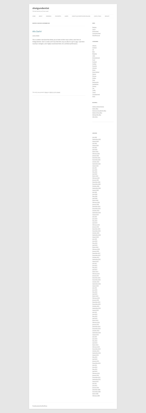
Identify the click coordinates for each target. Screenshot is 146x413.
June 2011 (94, 385)
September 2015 (96, 308)
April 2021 (94, 174)
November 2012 (96, 363)
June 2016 (94, 290)
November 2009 (96, 391)
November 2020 (96, 184)
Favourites (58, 16)
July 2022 (94, 147)
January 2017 (95, 275)
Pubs (93, 80)
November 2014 (96, 328)
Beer (93, 51)
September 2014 (96, 332)
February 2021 (96, 178)
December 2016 (96, 277)
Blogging (94, 54)
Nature (94, 74)
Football (94, 62)
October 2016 (95, 281)
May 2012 (94, 369)
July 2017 (94, 263)
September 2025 (96, 139)
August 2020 (95, 190)
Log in (93, 29)
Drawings (48, 16)
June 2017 (94, 265)
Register (94, 27)
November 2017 (96, 255)
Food (93, 60)
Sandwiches (95, 84)
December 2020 (96, 182)
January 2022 (95, 155)
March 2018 (95, 247)
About (40, 16)
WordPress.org (96, 35)
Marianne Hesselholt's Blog (99, 110)
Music (46, 92)
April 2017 (94, 269)
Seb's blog (95, 117)
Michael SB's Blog (96, 115)
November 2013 (96, 349)
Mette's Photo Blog (97, 113)
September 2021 (96, 163)
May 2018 (94, 243)
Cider (93, 56)
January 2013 (95, 361)
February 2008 (96, 395)
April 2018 (94, 245)
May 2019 (94, 220)
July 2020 (94, 192)
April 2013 (94, 359)
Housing (94, 66)
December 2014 (96, 326)
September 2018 (96, 235)
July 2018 (94, 239)
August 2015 (95, 310)
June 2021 (94, 170)
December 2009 (96, 389)
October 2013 (95, 351)
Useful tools (97, 16)
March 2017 (95, 271)
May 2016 (94, 292)
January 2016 (95, 300)
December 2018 (96, 229)
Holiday (94, 64)
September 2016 (96, 283)
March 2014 (95, 345)
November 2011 (96, 377)
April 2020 (94, 198)
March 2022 (95, 151)
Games (66, 16)
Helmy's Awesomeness (98, 106)
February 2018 (96, 249)
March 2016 (95, 296)
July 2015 (94, 312)
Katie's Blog (95, 108)
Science (94, 86)
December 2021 (96, 157)
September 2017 (96, 259)
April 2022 (94, 149)
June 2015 (94, 314)
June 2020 (94, 194)
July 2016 (94, 288)
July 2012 (94, 365)
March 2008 (95, 393)
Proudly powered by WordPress (39, 406)
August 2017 (95, 261)
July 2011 (94, 383)
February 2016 (96, 298)
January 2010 (95, 387)
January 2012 (95, 375)
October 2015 (95, 306)
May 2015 (94, 316)
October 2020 (95, 186)
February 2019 (96, 224)
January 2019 (95, 227)
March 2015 (95, 320)
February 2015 (96, 322)
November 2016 (96, 279)
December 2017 (96, 253)
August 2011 (95, 381)
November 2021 (96, 159)
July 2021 (94, 168)
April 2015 (94, 318)
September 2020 (96, 188)
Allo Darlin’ (37, 31)
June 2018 (94, 241)
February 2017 (96, 273)
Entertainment (96, 58)
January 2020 (95, 204)
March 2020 (95, 200)
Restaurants (95, 82)
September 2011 (96, 379)
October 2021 (95, 161)
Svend (58, 92)
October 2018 (95, 233)
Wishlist (107, 16)
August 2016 (95, 286)
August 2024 (95, 141)
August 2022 (95, 145)
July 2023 (94, 143)
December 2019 (96, 206)
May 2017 (94, 267)
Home (33, 16)
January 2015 (95, 324)
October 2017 (95, 257)
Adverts (94, 45)
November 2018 (96, 231)
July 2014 (94, 336)
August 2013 (95, 355)
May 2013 (94, 357)
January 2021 (95, 180)
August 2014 (95, 334)
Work (93, 96)
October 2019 (95, 210)
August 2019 (95, 214)
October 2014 (95, 330)
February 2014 (96, 347)
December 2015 (96, 302)
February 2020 (96, 202)
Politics (94, 78)
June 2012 (94, 367)
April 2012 (94, 371)
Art (93, 49)
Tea (93, 88)
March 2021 (95, 176)
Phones (94, 76)
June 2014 (94, 338)
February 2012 (96, 373)
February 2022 (96, 153)
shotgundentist (40, 8)
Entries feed (95, 31)
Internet (94, 68)
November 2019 (96, 208)
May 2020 (94, 196)
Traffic (94, 90)
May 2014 (94, 340)
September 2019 (96, 212)
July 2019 (94, 216)
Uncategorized (96, 94)
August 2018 (95, 237)
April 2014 (94, 342)
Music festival (95, 72)
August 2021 (95, 165)
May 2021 (94, 172)
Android (94, 47)
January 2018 (95, 251)
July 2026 (94, 137)
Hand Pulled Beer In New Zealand (81, 16)
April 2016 (94, 294)
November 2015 (96, 304)
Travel (93, 92)
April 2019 (94, 222)
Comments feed (96, 33)
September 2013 (96, 353)
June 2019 (94, 218)
